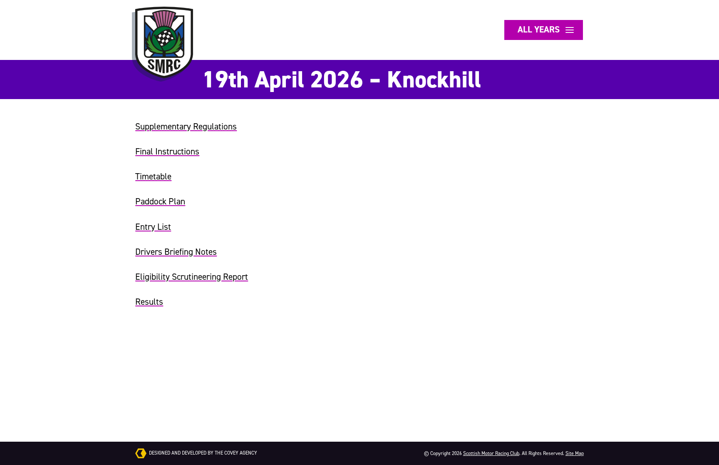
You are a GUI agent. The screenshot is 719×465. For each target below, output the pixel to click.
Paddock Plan (160, 201)
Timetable (153, 176)
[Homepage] (164, 42)
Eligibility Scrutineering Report (191, 277)
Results (149, 302)
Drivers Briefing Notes (176, 252)
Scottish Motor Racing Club (491, 453)
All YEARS (542, 29)
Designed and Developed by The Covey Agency (202, 453)
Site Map (574, 453)
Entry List (153, 227)
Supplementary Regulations (186, 126)
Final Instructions (167, 151)
